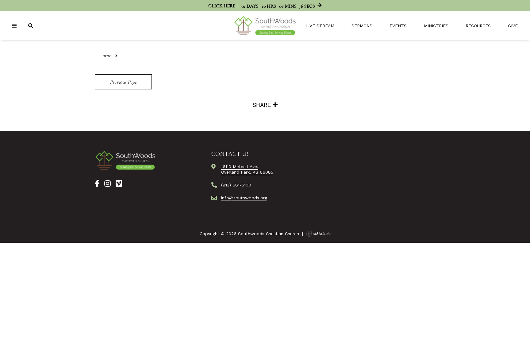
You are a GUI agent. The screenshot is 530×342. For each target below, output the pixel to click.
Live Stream (319, 25)
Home (105, 55)
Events (398, 25)
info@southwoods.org (244, 197)
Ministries (436, 25)
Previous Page (123, 82)
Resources (478, 25)
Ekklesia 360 (318, 234)
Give (513, 25)
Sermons (361, 25)
